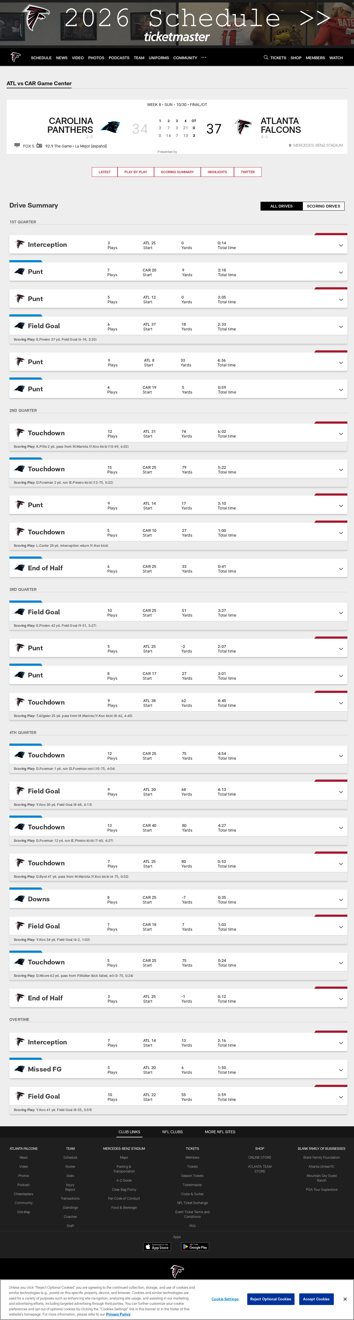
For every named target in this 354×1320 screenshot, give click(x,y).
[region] (177, 1299)
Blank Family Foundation (321, 1157)
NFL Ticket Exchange (192, 1203)
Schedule (70, 1157)
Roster (70, 1166)
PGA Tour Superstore (321, 1189)
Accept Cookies (316, 1299)
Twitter (248, 172)
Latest (105, 172)
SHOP (259, 1148)
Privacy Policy (118, 1314)
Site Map (23, 1212)
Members (192, 1157)
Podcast (23, 1185)
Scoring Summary (177, 172)
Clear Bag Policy (124, 1189)
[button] (178, 244)
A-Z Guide (124, 1180)
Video (23, 1166)
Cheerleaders (23, 1194)
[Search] (266, 57)
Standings (70, 1207)
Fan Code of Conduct (124, 1198)
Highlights (217, 172)
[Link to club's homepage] (15, 57)
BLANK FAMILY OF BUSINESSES (321, 1148)
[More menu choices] (204, 57)
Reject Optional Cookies (270, 1299)
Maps (124, 1157)
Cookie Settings (225, 1299)
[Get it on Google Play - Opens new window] (195, 1249)
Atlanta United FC (322, 1166)
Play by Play (135, 172)
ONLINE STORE (259, 1157)
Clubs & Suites (192, 1194)
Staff (70, 1226)
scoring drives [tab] (323, 206)
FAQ (192, 1226)
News (24, 1157)
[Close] (345, 1299)
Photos (23, 1175)
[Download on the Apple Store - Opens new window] (157, 1247)
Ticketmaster (192, 1185)
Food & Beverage (124, 1207)
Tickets (192, 1166)
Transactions (70, 1198)
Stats (70, 1175)
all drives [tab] (281, 206)
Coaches (70, 1216)
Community (24, 1203)
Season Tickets (192, 1175)
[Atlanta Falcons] (177, 1272)
